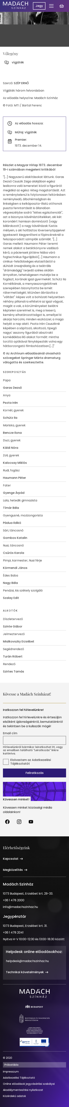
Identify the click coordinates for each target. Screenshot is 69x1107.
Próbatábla (11, 1065)
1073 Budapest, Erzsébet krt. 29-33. (28, 893)
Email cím (10, 733)
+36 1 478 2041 (13, 932)
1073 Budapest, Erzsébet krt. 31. (25, 926)
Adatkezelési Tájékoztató (19, 1078)
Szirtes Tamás (13, 671)
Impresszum (11, 1071)
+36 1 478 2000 (13, 900)
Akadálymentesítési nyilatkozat (23, 1090)
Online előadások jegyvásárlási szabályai (29, 1084)
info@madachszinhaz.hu (20, 907)
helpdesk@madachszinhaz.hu (27, 961)
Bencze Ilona (12, 433)
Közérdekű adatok (14, 1096)
